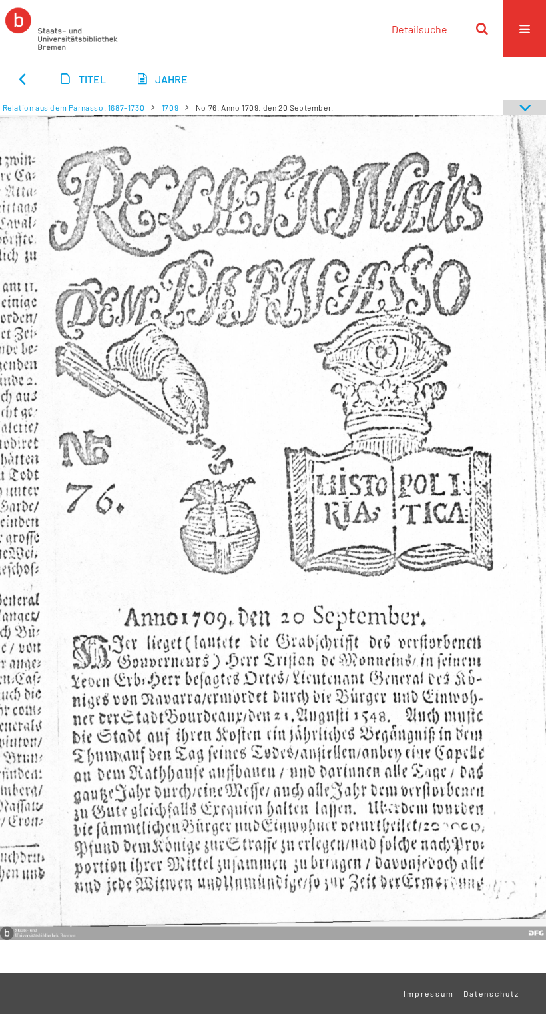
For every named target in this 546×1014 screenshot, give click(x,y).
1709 (170, 107)
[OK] (482, 28)
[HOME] (61, 28)
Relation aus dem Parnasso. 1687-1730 (74, 107)
